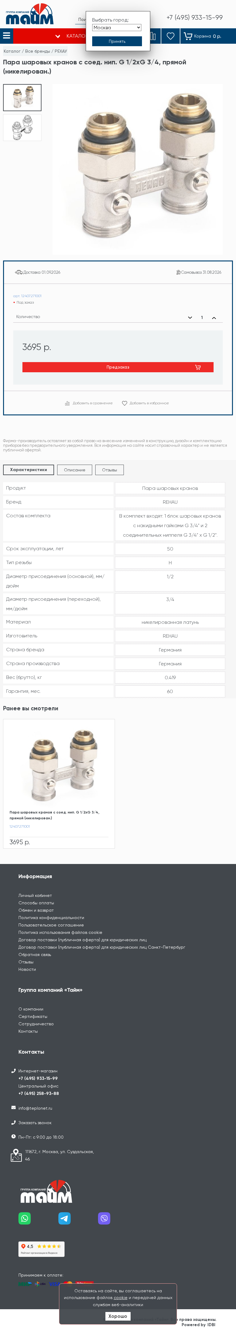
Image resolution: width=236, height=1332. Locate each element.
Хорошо (117, 1316)
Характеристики (28, 469)
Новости (27, 969)
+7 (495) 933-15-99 (38, 1078)
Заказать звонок (35, 1122)
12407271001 (20, 826)
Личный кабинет (35, 895)
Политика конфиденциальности (51, 917)
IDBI (211, 1324)
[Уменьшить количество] (190, 317)
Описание (74, 469)
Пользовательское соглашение (51, 924)
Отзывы (109, 469)
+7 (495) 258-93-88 (38, 1093)
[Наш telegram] (78, 1221)
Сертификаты (32, 1016)
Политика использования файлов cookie (60, 932)
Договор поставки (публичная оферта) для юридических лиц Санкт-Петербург (101, 947)
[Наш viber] (118, 1221)
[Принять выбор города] (117, 41)
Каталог (12, 51)
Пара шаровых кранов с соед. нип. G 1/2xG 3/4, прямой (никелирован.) (54, 815)
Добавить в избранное (149, 403)
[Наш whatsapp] (38, 1221)
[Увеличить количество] (214, 317)
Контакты (28, 1031)
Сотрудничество (36, 1023)
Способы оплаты (36, 902)
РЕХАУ (61, 51)
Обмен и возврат (36, 910)
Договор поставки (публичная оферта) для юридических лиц (82, 939)
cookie (121, 1297)
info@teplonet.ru (35, 1108)
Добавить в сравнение (93, 403)
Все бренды (37, 51)
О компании (30, 1009)
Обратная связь (34, 954)
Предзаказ (118, 367)
